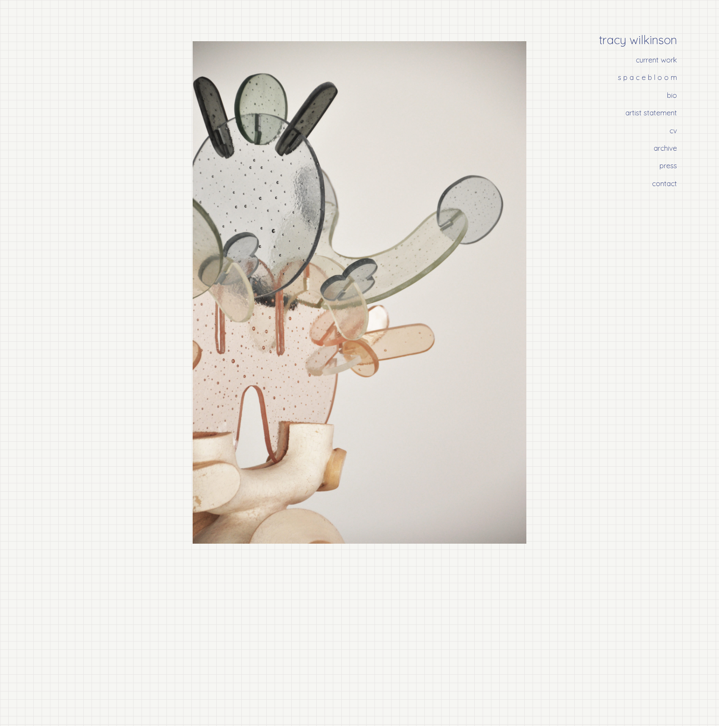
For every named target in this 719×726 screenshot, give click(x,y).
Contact (664, 183)
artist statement (651, 112)
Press (668, 165)
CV (673, 130)
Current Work (656, 59)
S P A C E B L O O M (647, 77)
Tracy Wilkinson (638, 39)
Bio (672, 94)
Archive (665, 147)
